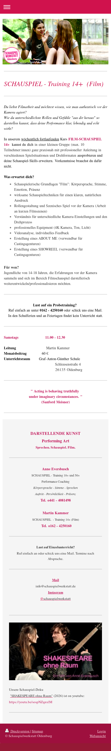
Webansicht (98, 735)
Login (101, 731)
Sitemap (37, 731)
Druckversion (20, 731)
